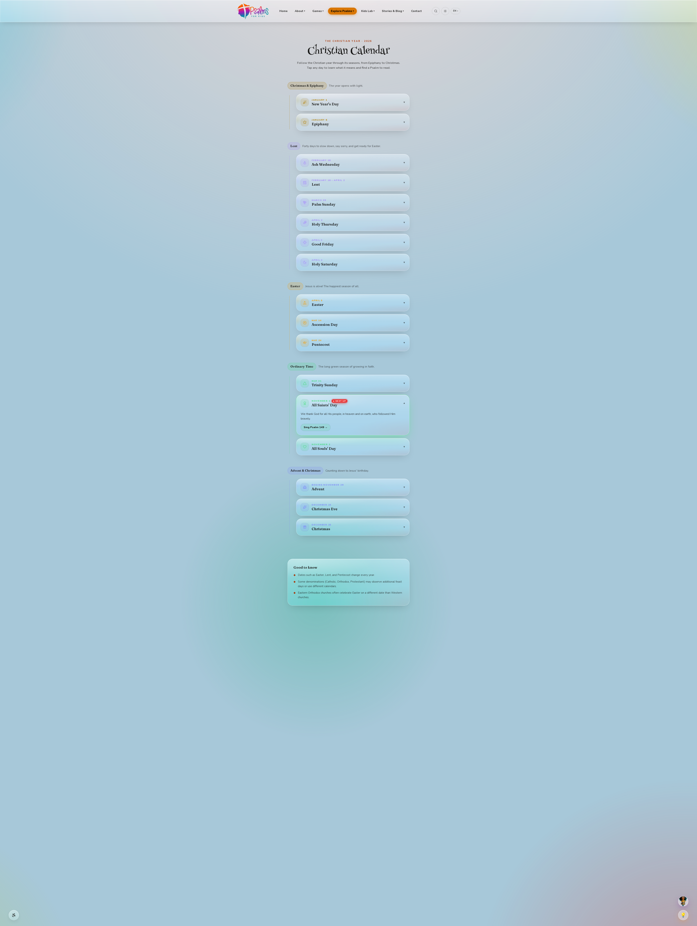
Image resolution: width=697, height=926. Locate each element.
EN (455, 11)
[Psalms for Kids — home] (253, 11)
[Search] (436, 11)
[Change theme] (445, 11)
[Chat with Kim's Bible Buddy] (683, 901)
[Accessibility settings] (14, 915)
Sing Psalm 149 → (315, 427)
